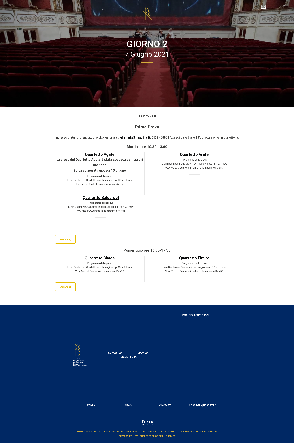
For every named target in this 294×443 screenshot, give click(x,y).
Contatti (165, 405)
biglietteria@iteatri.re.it (134, 137)
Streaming (65, 239)
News (128, 405)
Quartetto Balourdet (101, 197)
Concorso (115, 352)
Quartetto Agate (99, 154)
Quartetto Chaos (100, 258)
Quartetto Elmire (194, 258)
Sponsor (143, 352)
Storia (91, 405)
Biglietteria (129, 356)
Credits (170, 436)
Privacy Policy (128, 436)
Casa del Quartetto (202, 405)
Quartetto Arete (194, 154)
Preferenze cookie (152, 436)
